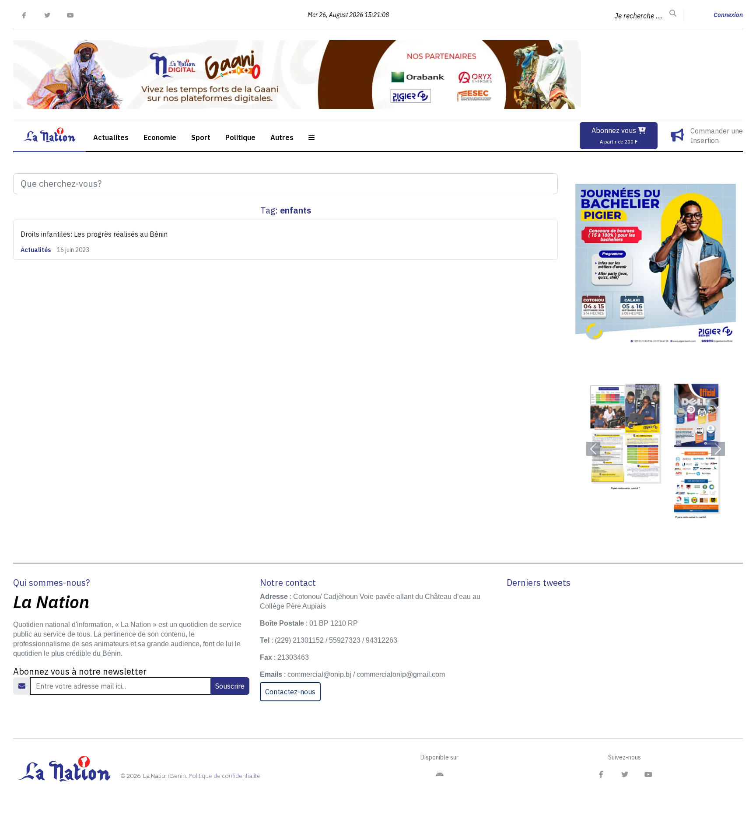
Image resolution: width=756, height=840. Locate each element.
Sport (200, 137)
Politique (240, 137)
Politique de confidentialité (224, 776)
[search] (672, 13)
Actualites (111, 137)
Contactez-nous (290, 691)
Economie (160, 137)
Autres (282, 137)
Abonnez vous (615, 135)
